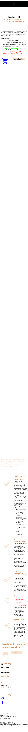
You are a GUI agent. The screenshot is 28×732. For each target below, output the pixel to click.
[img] (14, 4)
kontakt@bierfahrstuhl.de (8, 720)
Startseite (15, 9)
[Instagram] (2, 698)
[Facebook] (2, 703)
